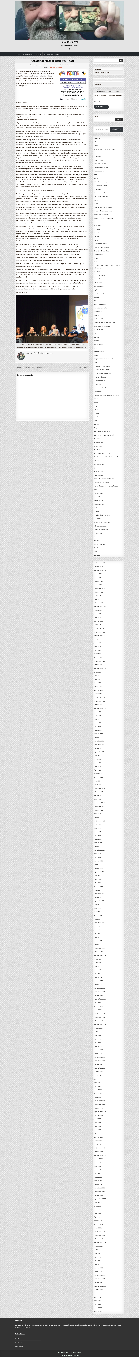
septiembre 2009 (100, 999)
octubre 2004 (98, 1195)
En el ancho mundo (100, 275)
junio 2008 (97, 1035)
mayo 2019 (97, 723)
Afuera (96, 145)
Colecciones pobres (100, 185)
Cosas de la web (99, 193)
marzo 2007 (98, 1090)
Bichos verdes (99, 160)
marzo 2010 (98, 977)
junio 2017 (97, 799)
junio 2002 (97, 1297)
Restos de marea (100, 508)
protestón (97, 497)
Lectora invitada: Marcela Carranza (106, 395)
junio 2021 (97, 643)
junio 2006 (97, 1122)
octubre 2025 (98, 566)
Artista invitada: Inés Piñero (104, 149)
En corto (97, 271)
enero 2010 (97, 984)
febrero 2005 (98, 1181)
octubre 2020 (98, 665)
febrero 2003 (98, 1268)
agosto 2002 (98, 1290)
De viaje (96, 233)
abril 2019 (97, 726)
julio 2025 (97, 577)
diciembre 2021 (99, 628)
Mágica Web (98, 424)
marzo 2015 (98, 839)
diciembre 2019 (99, 697)
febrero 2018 (98, 777)
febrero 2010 (98, 981)
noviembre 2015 (99, 821)
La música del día (100, 381)
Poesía (96, 489)
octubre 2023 (98, 592)
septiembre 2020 (100, 668)
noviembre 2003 (99, 1235)
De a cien (97, 222)
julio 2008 (97, 1032)
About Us (18, 1342)
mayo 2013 (97, 879)
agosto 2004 (98, 1202)
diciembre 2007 (99, 1057)
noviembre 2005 (99, 1148)
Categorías (97, 69)
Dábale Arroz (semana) (102, 214)
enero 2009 (98, 1010)
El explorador (99, 254)
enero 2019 (97, 737)
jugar (95, 362)
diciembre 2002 (99, 1275)
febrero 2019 (98, 734)
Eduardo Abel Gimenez (51, 54)
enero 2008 (98, 1053)
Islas (95, 348)
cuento (96, 200)
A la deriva (98, 142)
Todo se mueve (99, 537)
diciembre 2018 (99, 741)
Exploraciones (99, 290)
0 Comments (69, 65)
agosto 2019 (98, 712)
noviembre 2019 (99, 701)
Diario (96, 240)
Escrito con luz (99, 286)
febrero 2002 (98, 1311)
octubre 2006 (98, 1108)
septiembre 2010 (100, 955)
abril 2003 (97, 1261)
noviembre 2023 (99, 588)
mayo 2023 (97, 599)
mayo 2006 (97, 1126)
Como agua (97, 189)
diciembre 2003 (99, 1231)
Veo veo (96, 548)
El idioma (97, 262)
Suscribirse (101, 107)
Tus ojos (96, 540)
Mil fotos (97, 450)
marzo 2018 (98, 774)
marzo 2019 (98, 730)
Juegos (38, 54)
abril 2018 (97, 770)
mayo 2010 (97, 970)
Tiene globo (98, 533)
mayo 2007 (97, 1082)
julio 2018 (97, 759)
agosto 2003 (98, 1246)
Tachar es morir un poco (102, 522)
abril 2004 (97, 1217)
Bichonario (97, 156)
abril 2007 (97, 1086)
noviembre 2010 (99, 948)
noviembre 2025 (99, 563)
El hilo (96, 258)
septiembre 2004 (100, 1199)
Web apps (97, 555)
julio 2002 (97, 1293)
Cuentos (96, 204)
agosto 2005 (98, 1159)
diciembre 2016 (99, 803)
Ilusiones (97, 341)
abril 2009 (97, 1003)
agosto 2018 (98, 755)
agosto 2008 (98, 1028)
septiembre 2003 (100, 1242)
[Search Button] (69, 49)
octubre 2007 (98, 1064)
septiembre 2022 (100, 606)
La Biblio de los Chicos (102, 366)
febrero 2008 (98, 1050)
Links (95, 406)
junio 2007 (97, 1079)
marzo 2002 (98, 1308)
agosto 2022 (98, 610)
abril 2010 (97, 973)
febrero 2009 (98, 1006)
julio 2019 (97, 716)
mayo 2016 (97, 814)
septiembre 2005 (100, 1155)
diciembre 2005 (99, 1144)
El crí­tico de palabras (101, 247)
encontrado (98, 282)
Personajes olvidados (101, 482)
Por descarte (98, 493)
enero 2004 (98, 1228)
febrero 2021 (98, 657)
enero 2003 (98, 1271)
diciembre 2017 (99, 784)
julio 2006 (97, 1119)
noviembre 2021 (99, 632)
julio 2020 (97, 672)
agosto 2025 (98, 574)
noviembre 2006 (99, 1104)
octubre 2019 (98, 705)
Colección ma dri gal (101, 182)
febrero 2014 (98, 861)
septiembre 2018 (100, 752)
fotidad (96, 297)
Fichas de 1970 (99, 293)
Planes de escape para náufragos (106, 486)
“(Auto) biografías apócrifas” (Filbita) (52, 60)
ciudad (96, 175)
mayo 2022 (97, 617)
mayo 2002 (97, 1301)
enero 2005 (98, 1184)
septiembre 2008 (100, 1024)
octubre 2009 (98, 995)
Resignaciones (99, 504)
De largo (97, 229)
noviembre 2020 (99, 661)
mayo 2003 (97, 1257)
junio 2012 (97, 908)
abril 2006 (97, 1130)
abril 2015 (97, 835)
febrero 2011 (98, 941)
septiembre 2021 (99, 636)
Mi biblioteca (98, 442)
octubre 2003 (98, 1239)
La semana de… (28, 54)
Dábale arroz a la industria (103, 218)
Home (18, 54)
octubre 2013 (98, 868)
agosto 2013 (98, 875)
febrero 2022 (98, 621)
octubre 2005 (98, 1152)
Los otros (97, 417)
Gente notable (99, 319)
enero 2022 (97, 625)
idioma (96, 337)
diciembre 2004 (99, 1188)
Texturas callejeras (101, 529)
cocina (96, 178)
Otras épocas (98, 471)
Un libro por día (99, 544)
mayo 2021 (97, 646)
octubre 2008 (98, 1021)
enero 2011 (97, 944)
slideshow (97, 519)
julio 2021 (97, 639)
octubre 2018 (98, 748)
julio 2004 (97, 1206)
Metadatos (97, 439)
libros (96, 402)
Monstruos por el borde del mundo (106, 457)
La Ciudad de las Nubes (102, 373)
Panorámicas (98, 475)
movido (96, 460)
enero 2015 (97, 846)
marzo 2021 (97, 654)
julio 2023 (97, 596)
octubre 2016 (98, 810)
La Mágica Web (69, 41)
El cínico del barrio (101, 244)
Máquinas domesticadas (102, 428)
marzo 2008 (98, 1046)
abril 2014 (97, 857)
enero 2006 (98, 1141)
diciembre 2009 (99, 988)
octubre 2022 (98, 603)
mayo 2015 (97, 832)
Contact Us (19, 1346)
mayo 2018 (97, 766)
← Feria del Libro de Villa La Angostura (29, 367)
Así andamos (98, 153)
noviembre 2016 (99, 806)
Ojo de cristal (99, 468)
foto (95, 301)
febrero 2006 (98, 1137)
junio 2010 (97, 966)
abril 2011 (97, 934)
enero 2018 (97, 781)
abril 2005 (97, 1173)
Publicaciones (98, 500)
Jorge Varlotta (99, 351)
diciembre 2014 (99, 850)
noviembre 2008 (99, 1017)
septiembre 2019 (100, 708)
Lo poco (96, 413)
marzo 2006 (98, 1133)
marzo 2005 (98, 1177)
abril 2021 (97, 650)
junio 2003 (97, 1253)
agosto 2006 (98, 1115)
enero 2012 (97, 919)
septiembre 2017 (100, 795)
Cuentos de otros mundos (103, 211)
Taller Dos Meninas (100, 526)
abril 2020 (97, 683)
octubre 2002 (98, 1282)
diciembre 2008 (99, 1013)
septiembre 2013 (100, 872)
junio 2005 (97, 1166)
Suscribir (116, 129)
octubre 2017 (98, 792)
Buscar (96, 116)
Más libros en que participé (104, 435)
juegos (96, 355)
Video (96, 551)
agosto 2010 (98, 959)
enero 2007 (98, 1097)
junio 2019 (97, 719)
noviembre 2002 (99, 1279)
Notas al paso (99, 464)
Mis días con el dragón (102, 453)
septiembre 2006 (100, 1112)
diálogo (96, 236)
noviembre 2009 (99, 992)
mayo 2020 (97, 679)
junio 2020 (97, 676)
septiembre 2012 (99, 901)
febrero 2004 (98, 1224)
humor (96, 333)
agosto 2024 (98, 585)
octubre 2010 (98, 952)
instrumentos (98, 344)
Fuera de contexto (100, 308)
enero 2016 (97, 817)
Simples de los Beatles (102, 515)
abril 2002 (97, 1304)
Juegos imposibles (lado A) (103, 359)
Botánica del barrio (101, 167)
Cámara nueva (99, 171)
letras (96, 399)
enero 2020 (98, 694)
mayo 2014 (97, 854)
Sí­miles (96, 511)
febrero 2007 (98, 1093)
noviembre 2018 (99, 745)
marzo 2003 (98, 1264)
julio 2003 (97, 1250)
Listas (96, 410)
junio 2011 (97, 930)
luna (95, 421)
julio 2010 (97, 963)
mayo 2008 (97, 1039)
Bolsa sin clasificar (100, 164)
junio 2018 (97, 763)
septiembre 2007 (100, 1068)
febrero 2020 (98, 690)
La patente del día (100, 388)
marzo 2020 (98, 686)
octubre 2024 (98, 581)
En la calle (97, 279)
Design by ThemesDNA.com (69, 1355)
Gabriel (96, 315)
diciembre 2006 (99, 1101)
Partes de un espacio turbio (104, 479)
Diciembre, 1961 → (82, 367)
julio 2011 (97, 926)
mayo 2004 (97, 1213)
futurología (98, 311)
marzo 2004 (98, 1221)
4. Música (97, 138)
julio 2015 (97, 824)
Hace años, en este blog (102, 326)
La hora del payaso (100, 377)
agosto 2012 (98, 904)
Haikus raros (98, 330)
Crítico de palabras (101, 196)
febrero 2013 (98, 886)
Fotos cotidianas (100, 304)
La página (97, 384)
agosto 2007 (98, 1072)
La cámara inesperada (102, 370)
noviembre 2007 (99, 1061)
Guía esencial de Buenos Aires (104, 322)
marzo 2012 (97, 912)
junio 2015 (97, 828)
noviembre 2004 (99, 1191)
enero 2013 (97, 890)
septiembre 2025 (100, 570)
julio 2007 (97, 1075)
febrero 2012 (98, 915)
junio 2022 (97, 614)
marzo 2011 (97, 937)
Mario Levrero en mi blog (103, 431)
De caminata (98, 225)
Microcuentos (98, 446)
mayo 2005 (97, 1170)
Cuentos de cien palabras (103, 207)
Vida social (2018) (55, 67)
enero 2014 (97, 864)
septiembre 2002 (100, 1286)
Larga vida (98, 391)
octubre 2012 (98, 897)
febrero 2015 (98, 843)
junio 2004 (97, 1210)
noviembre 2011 (99, 923)
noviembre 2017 (99, 788)
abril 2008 (97, 1043)
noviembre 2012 (99, 894)
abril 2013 (97, 883)
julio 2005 (97, 1162)
